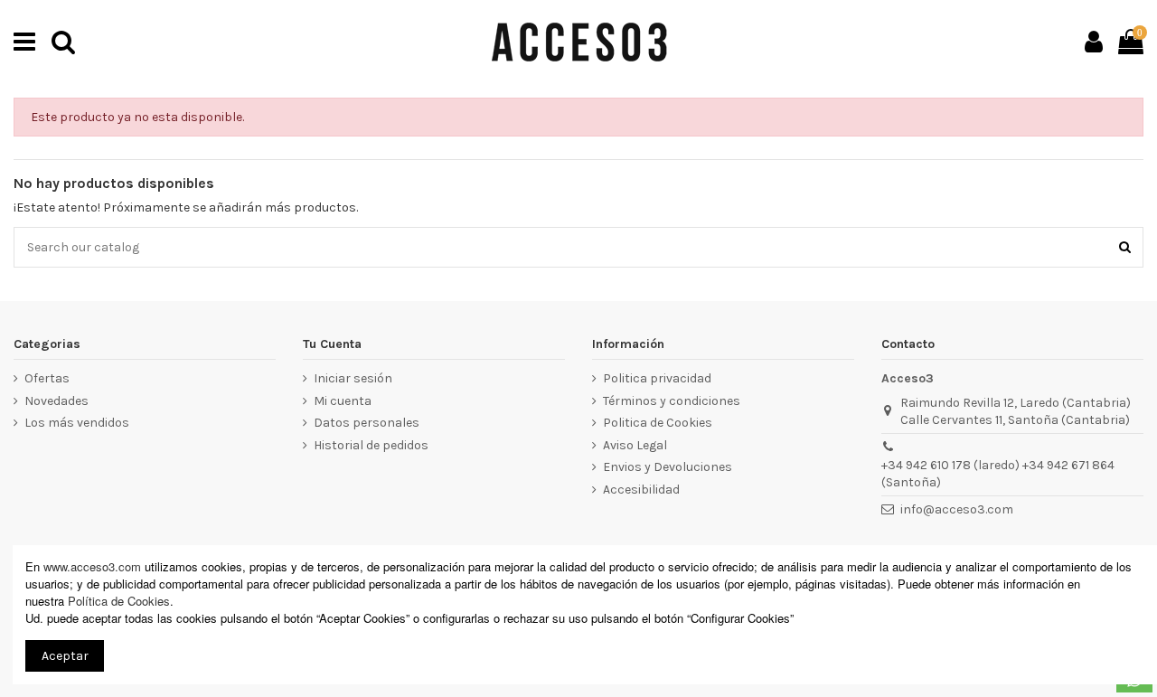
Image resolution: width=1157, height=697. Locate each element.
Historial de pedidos (371, 445)
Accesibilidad (641, 489)
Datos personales (366, 422)
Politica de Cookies (657, 422)
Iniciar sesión (353, 378)
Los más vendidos (76, 422)
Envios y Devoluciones (667, 467)
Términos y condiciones (671, 401)
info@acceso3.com (956, 509)
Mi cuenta (343, 401)
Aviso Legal (635, 445)
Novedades (56, 401)
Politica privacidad (657, 378)
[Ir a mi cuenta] (1094, 42)
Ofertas (47, 378)
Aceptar (65, 656)
